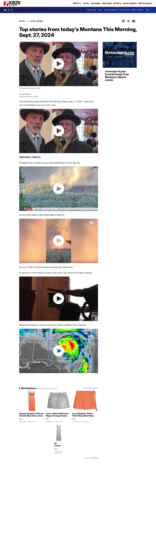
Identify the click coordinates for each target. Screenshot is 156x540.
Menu (76, 3)
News (100, 10)
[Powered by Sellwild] (94, 458)
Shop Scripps (130, 3)
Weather (107, 3)
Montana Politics (137, 10)
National (96, 3)
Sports (117, 3)
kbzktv (9, 10)
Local (86, 3)
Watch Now (144, 3)
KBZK (12, 10)
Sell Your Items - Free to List (47, 388)
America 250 (91, 10)
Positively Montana (110, 10)
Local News (36, 21)
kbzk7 (5, 10)
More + (148, 10)
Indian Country (124, 10)
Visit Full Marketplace (90, 388)
